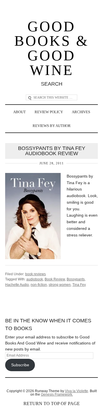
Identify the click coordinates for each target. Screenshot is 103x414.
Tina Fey (79, 285)
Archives (81, 112)
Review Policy (49, 112)
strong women (60, 285)
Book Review (55, 279)
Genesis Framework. (57, 394)
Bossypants (76, 279)
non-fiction (39, 285)
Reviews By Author (52, 126)
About (19, 112)
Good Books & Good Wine (51, 48)
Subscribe (20, 365)
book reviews (35, 274)
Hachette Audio (17, 285)
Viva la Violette (76, 391)
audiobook (34, 279)
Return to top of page (51, 403)
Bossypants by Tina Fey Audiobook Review (51, 150)
